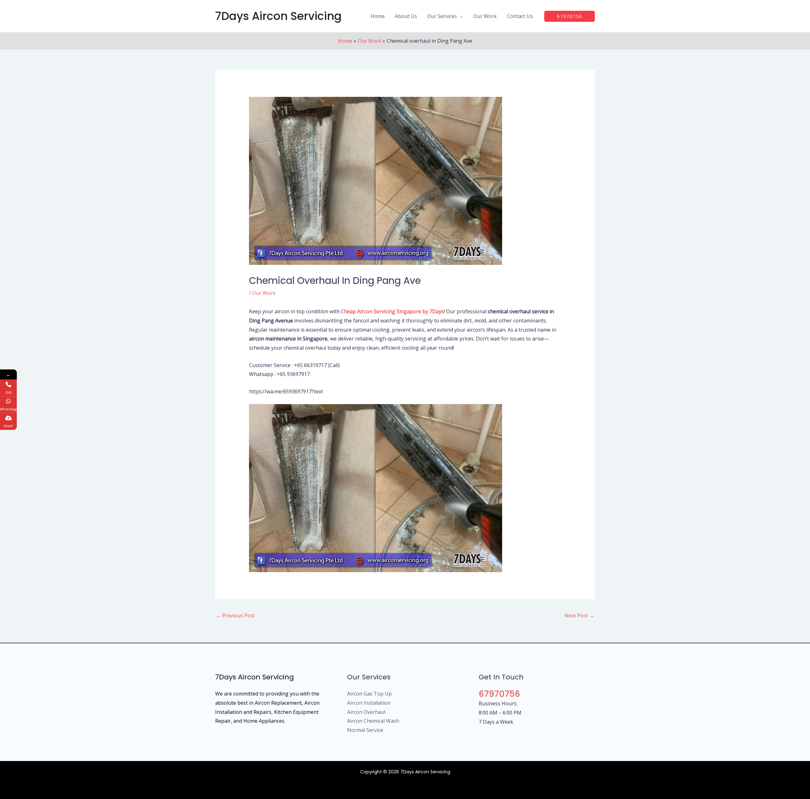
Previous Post (235, 615)
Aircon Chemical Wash (373, 720)
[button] (460, 16)
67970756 (499, 694)
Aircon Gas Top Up (369, 693)
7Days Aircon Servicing (278, 16)
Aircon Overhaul (366, 711)
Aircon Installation (368, 702)
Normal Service (365, 730)
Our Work (264, 293)
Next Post (579, 615)
